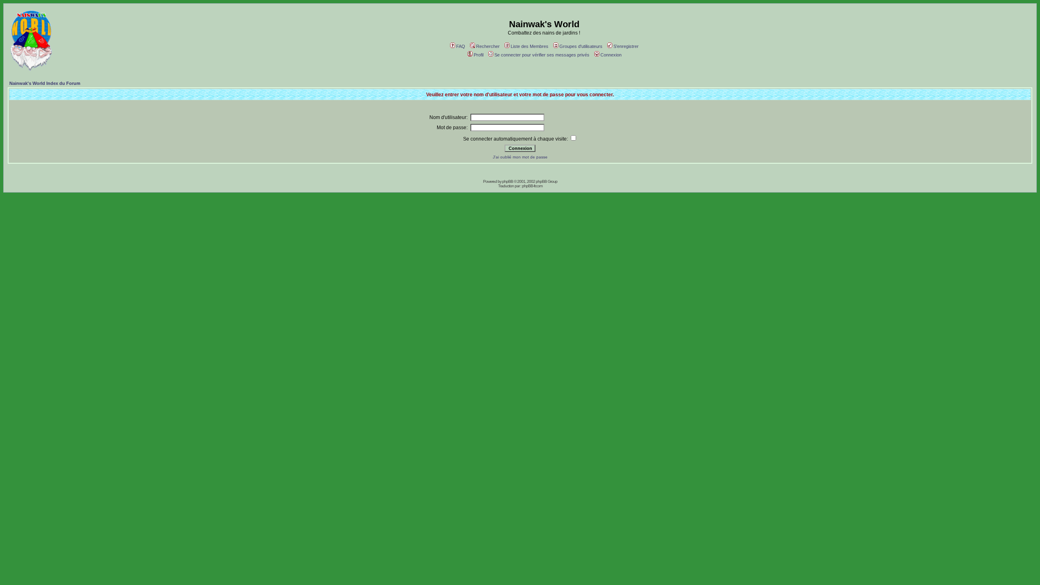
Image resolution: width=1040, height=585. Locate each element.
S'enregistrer (626, 46)
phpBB (507, 181)
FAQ (460, 46)
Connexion (611, 54)
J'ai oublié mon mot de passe (520, 157)
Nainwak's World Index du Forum (44, 83)
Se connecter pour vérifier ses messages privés (541, 54)
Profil (478, 54)
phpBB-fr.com (532, 186)
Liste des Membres (529, 46)
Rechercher (488, 46)
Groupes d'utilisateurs (580, 46)
